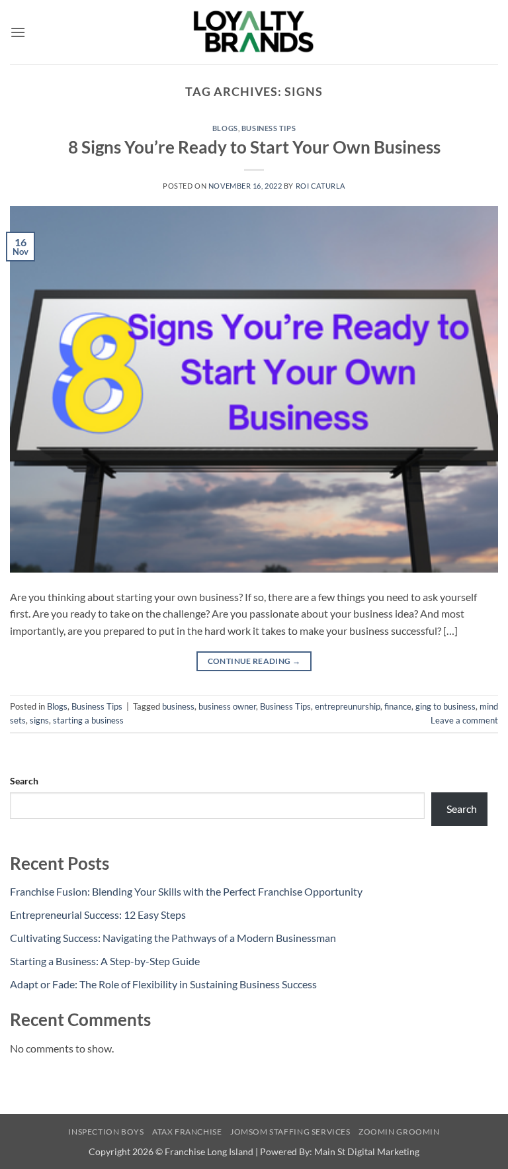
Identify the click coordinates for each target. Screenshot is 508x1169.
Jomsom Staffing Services (290, 1132)
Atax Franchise (187, 1132)
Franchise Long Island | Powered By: (239, 1151)
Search (24, 780)
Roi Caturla (320, 185)
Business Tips (268, 128)
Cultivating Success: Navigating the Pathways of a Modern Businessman (173, 937)
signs (39, 720)
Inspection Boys (106, 1132)
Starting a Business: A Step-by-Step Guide (105, 961)
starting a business (88, 720)
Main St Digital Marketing (366, 1151)
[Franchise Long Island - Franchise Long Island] (254, 32)
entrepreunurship (347, 706)
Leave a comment (464, 720)
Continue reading (254, 661)
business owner (227, 706)
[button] (18, 32)
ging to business (445, 706)
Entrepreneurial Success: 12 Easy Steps (98, 914)
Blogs (225, 128)
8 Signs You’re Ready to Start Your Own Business (254, 147)
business (178, 706)
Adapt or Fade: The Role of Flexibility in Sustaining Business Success (163, 984)
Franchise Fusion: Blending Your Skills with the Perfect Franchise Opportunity (186, 891)
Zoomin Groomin (399, 1132)
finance (397, 706)
